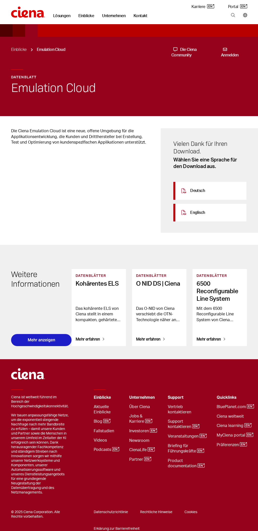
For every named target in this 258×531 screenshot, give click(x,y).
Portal (233, 7)
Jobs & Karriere (137, 418)
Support (175, 397)
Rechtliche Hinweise (156, 512)
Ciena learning (230, 426)
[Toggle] (117, 397)
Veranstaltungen (184, 436)
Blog (98, 421)
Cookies (190, 512)
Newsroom (139, 441)
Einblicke (86, 16)
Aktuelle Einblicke (102, 409)
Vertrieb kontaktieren (179, 409)
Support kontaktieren (180, 424)
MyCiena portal (231, 435)
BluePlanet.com (232, 407)
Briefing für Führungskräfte (182, 448)
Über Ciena (139, 407)
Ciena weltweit (230, 416)
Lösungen (61, 16)
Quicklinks (227, 397)
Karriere (198, 7)
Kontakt (140, 16)
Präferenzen (228, 445)
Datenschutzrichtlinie (111, 512)
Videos (100, 440)
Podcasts (103, 450)
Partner (136, 459)
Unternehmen (113, 16)
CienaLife (138, 450)
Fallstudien (104, 431)
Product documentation (183, 463)
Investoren (139, 431)
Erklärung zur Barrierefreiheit (117, 528)
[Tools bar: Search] (233, 15)
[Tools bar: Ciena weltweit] (244, 15)
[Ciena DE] (28, 10)
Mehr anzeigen (41, 340)
